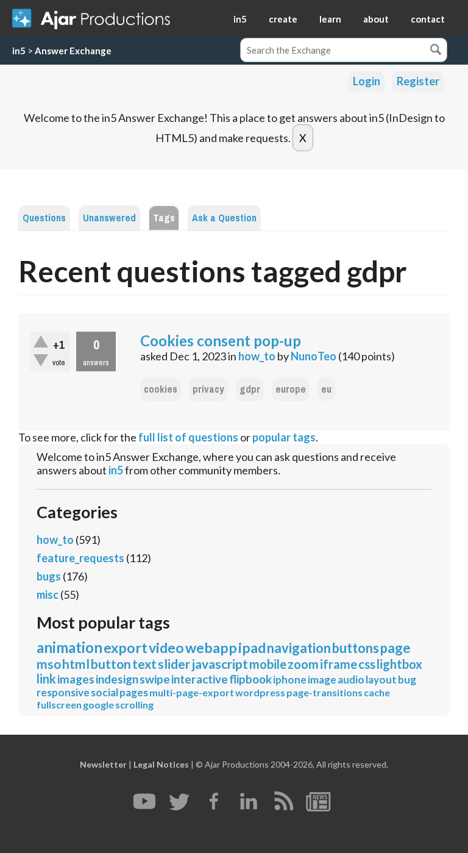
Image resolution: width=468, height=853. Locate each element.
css (366, 664)
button (111, 663)
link (46, 678)
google (98, 704)
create (283, 18)
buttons (355, 648)
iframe (338, 664)
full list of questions (188, 437)
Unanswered (109, 218)
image (322, 679)
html (76, 663)
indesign (117, 679)
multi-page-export (191, 692)
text (144, 663)
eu (326, 389)
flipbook (250, 679)
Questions (44, 218)
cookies (160, 389)
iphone (290, 679)
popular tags (284, 437)
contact (428, 18)
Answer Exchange (73, 50)
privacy (208, 389)
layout (381, 679)
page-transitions (324, 692)
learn (330, 18)
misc (47, 594)
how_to (256, 356)
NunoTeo (313, 356)
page (395, 648)
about (376, 18)
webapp (211, 647)
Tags (164, 218)
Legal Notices (161, 764)
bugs (49, 576)
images (75, 679)
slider (174, 663)
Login (366, 81)
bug (407, 679)
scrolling (134, 704)
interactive (199, 679)
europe (290, 389)
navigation (299, 648)
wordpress (260, 692)
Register (418, 81)
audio (351, 679)
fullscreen (59, 704)
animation (69, 647)
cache (377, 692)
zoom (303, 664)
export (125, 647)
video (166, 647)
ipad (252, 647)
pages (133, 692)
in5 (240, 18)
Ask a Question (224, 218)
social (104, 692)
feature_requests (80, 558)
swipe (155, 679)
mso (49, 663)
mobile (267, 664)
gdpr (249, 389)
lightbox (399, 664)
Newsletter (103, 764)
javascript (219, 663)
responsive (63, 692)
